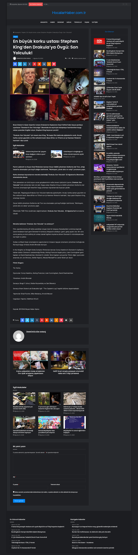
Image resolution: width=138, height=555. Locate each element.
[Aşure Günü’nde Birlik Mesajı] (99, 218)
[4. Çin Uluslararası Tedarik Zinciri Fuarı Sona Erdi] (99, 62)
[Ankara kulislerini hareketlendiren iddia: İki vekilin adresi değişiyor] (99, 128)
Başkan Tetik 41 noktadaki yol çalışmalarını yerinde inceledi (114, 105)
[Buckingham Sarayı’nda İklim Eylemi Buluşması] (99, 54)
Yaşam (86, 22)
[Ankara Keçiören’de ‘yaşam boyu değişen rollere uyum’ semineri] (18, 154)
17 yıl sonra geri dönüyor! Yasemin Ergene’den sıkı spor (49, 408)
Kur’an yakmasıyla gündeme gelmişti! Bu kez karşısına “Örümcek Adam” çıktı (115, 117)
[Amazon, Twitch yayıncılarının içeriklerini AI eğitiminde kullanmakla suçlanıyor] (99, 168)
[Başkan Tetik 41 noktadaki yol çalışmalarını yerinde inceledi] (99, 105)
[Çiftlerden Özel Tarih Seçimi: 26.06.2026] (99, 90)
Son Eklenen (109, 32)
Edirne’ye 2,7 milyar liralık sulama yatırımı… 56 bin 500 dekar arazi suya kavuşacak (74, 409)
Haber (52, 22)
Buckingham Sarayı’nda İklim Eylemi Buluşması (115, 52)
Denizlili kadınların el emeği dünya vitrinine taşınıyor (23, 432)
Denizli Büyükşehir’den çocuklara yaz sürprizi (46, 432)
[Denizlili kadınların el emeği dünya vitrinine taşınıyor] (24, 422)
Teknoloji (78, 22)
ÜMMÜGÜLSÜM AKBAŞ (24, 58)
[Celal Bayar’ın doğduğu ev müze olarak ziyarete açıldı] (56, 154)
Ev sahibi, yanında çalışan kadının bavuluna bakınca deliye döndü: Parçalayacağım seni (115, 156)
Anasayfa (43, 22)
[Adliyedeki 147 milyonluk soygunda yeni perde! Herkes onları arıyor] (99, 227)
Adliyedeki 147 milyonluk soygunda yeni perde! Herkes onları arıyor (115, 227)
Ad (14, 477)
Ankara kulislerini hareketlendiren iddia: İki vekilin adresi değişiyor (115, 128)
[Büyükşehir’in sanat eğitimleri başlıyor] (75, 422)
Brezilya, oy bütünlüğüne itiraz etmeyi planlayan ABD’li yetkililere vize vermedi (108, 178)
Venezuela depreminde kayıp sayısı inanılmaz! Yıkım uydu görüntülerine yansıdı (115, 187)
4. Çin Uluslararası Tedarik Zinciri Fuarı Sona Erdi (59, 4)
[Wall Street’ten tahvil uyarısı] (99, 147)
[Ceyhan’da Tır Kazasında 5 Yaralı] (99, 81)
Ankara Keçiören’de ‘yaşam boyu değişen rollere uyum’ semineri (36, 154)
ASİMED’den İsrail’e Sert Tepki (105, 97)
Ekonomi (60, 22)
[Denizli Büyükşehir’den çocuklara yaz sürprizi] (49, 422)
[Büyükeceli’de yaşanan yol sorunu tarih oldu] (24, 398)
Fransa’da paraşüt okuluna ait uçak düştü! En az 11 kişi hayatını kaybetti (115, 42)
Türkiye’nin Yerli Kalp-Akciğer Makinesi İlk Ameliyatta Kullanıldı (114, 198)
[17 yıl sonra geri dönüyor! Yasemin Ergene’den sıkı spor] (49, 398)
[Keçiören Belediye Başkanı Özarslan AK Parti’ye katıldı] (99, 209)
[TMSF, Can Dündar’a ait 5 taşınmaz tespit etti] (99, 138)
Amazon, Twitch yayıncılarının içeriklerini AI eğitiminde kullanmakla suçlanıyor (115, 168)
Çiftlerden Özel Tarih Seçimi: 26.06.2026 (114, 89)
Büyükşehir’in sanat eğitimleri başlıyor (74, 432)
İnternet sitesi (55, 484)
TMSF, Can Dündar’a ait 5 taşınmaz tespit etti (115, 136)
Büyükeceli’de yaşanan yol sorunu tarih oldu (23, 408)
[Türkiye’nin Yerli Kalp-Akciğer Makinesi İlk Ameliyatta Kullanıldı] (99, 199)
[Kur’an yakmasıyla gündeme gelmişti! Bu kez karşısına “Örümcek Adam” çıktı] (99, 116)
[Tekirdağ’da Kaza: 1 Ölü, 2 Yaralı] (99, 72)
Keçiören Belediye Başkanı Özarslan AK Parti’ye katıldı (114, 208)
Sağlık (69, 22)
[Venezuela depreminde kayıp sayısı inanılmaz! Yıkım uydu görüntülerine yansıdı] (99, 187)
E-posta (16, 484)
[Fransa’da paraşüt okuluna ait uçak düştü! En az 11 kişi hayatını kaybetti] (99, 41)
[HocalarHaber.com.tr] (69, 12)
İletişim (95, 22)
